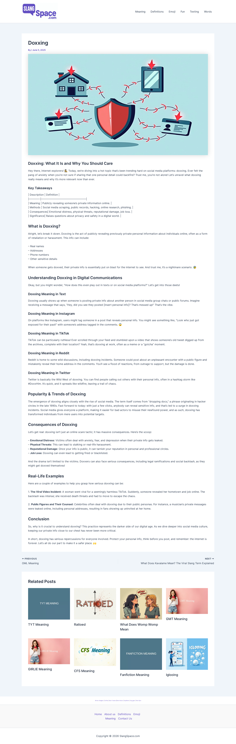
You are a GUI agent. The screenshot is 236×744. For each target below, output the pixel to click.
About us (109, 714)
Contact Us (125, 718)
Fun (183, 11)
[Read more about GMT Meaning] (187, 600)
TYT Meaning (38, 624)
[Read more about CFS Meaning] (95, 651)
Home (98, 714)
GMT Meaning (176, 619)
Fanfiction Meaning (134, 675)
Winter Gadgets (99, 700)
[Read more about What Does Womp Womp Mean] (141, 603)
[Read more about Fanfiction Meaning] (141, 653)
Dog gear (132, 700)
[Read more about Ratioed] (95, 603)
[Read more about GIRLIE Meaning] (49, 651)
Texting (194, 11)
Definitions (157, 11)
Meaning (140, 11)
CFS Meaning (84, 671)
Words (208, 11)
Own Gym (138, 700)
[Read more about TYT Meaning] (49, 603)
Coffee (106, 700)
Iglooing (172, 675)
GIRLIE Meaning (40, 669)
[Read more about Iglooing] (187, 653)
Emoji (172, 11)
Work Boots (120, 700)
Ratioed (80, 624)
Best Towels (112, 700)
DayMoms (126, 700)
